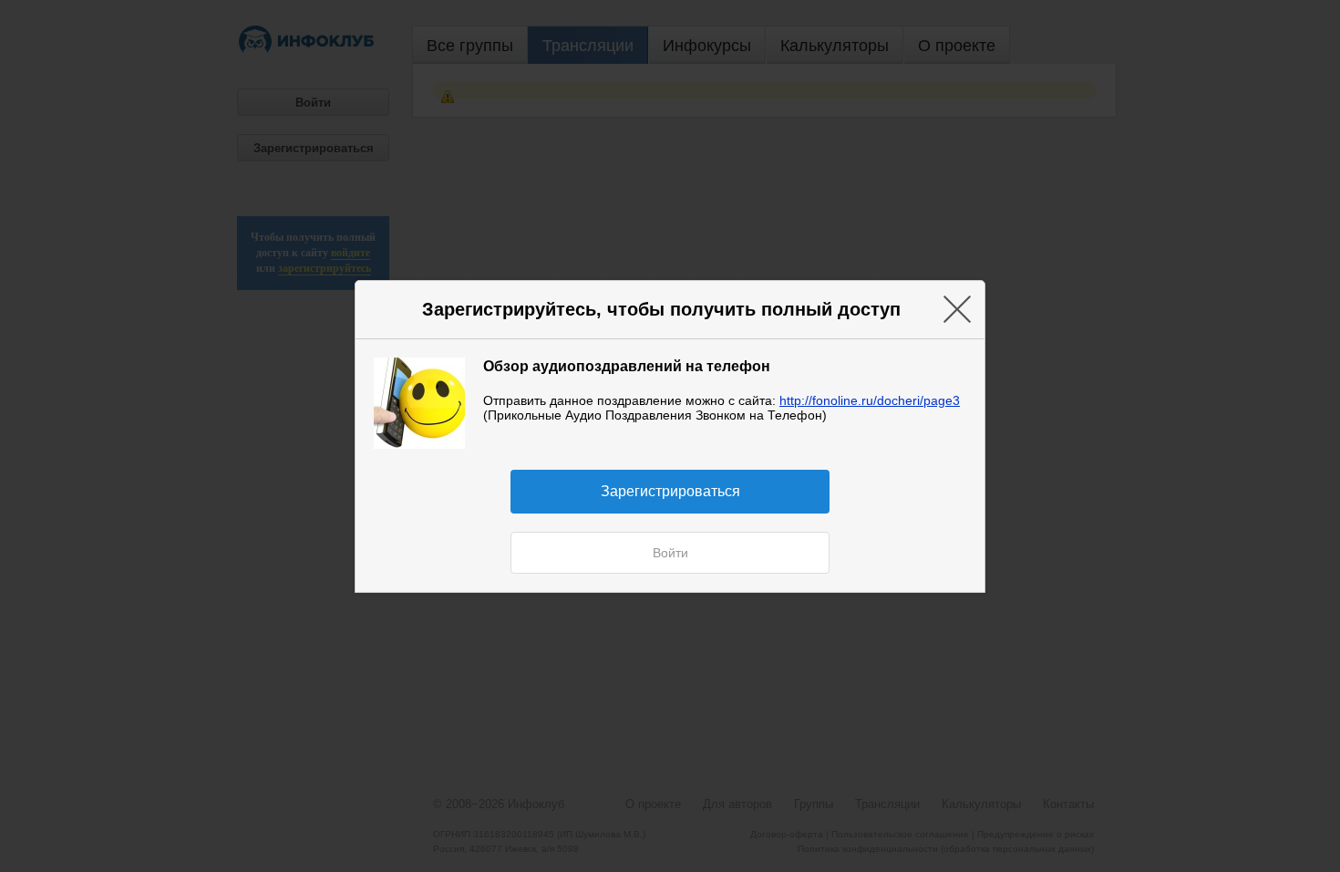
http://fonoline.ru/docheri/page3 (869, 400)
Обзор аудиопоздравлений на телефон (626, 366)
